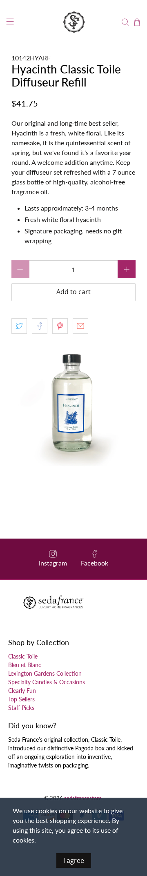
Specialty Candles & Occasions (46, 682)
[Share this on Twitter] (19, 326)
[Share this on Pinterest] (60, 326)
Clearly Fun (22, 690)
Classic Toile (23, 656)
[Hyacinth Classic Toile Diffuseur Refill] (73, 404)
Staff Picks (21, 707)
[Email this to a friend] (80, 326)
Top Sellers (21, 699)
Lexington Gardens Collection (45, 673)
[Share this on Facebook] (39, 326)
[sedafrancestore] (73, 22)
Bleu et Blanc (24, 664)
